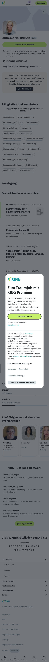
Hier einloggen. (13, 325)
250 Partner (28, 334)
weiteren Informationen (22, 356)
